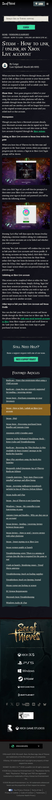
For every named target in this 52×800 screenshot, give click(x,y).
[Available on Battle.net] (26, 695)
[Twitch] (18, 704)
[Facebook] (7, 704)
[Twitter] (12, 704)
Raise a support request (26, 359)
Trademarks (40, 793)
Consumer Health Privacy (26, 795)
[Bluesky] (44, 704)
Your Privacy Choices (21, 790)
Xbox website (39, 131)
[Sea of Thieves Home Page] (17, 4)
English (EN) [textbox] (22, 746)
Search (26, 27)
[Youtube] (26, 704)
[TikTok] (39, 704)
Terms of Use (36, 790)
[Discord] (33, 704)
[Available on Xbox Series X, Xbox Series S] (26, 655)
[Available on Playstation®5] (26, 663)
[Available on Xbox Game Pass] (26, 687)
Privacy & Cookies (11, 793)
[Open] (47, 4)
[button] (26, 746)
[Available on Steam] (26, 679)
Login (41, 4)
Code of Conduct (27, 793)
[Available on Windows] (26, 671)
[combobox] (26, 18)
